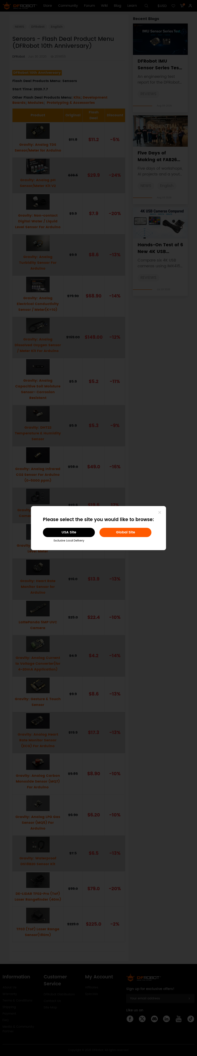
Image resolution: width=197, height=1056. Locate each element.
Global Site (125, 532)
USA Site (69, 532)
